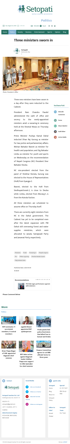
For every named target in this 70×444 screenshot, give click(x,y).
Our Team (63, 413)
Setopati (24, 50)
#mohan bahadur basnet (38, 256)
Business (28, 32)
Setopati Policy (51, 399)
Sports (49, 32)
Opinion (57, 32)
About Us (52, 395)
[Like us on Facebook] (49, 26)
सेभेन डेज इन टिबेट (63, 392)
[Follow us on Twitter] (52, 26)
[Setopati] (11, 387)
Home (51, 388)
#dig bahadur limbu (20, 260)
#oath (25, 253)
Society (20, 32)
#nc (16, 256)
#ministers (18, 253)
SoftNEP (65, 442)
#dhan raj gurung (24, 256)
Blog (64, 32)
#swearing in (32, 253)
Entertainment (39, 32)
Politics (12, 32)
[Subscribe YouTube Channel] (55, 26)
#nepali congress (43, 253)
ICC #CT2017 (64, 388)
